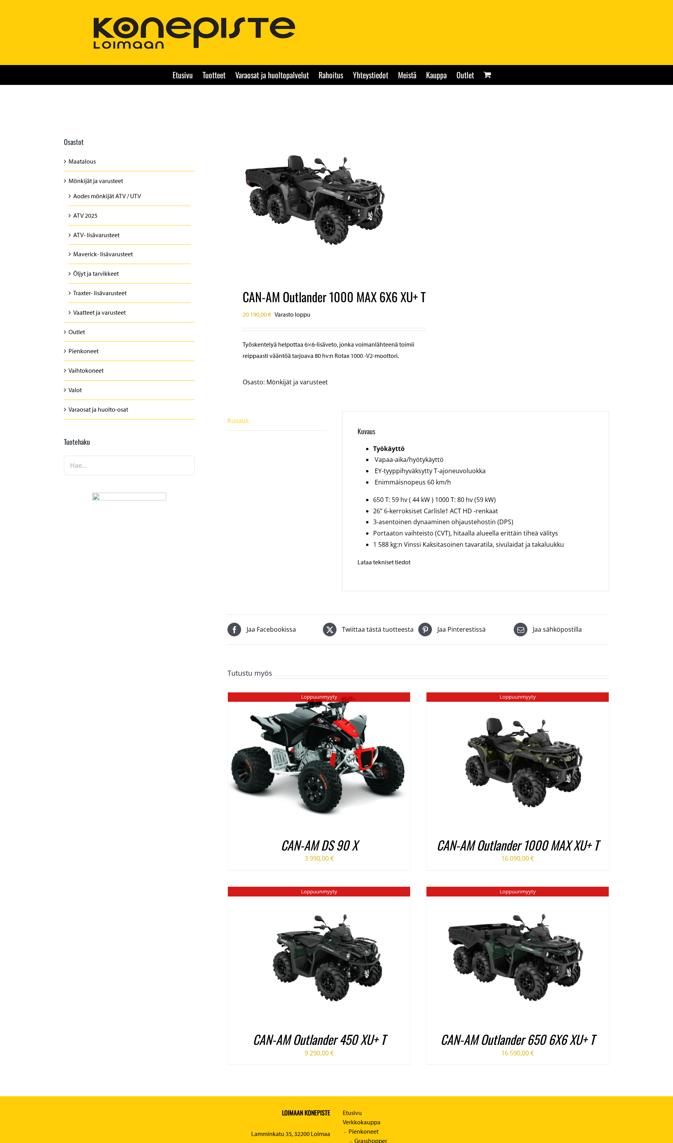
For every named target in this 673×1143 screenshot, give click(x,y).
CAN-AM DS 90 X (319, 845)
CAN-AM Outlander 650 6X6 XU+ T (517, 1039)
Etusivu (352, 1113)
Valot (75, 390)
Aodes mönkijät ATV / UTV (107, 196)
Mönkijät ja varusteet (297, 382)
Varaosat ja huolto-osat (98, 409)
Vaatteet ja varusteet (99, 312)
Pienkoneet (84, 351)
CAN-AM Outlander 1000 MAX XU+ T (518, 845)
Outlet (77, 332)
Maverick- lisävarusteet (103, 254)
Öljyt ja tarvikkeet (96, 273)
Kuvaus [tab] (238, 420)
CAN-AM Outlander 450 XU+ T (319, 1039)
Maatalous (82, 161)
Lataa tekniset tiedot (384, 562)
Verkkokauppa (362, 1122)
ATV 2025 (85, 215)
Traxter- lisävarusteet (100, 293)
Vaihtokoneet (86, 370)
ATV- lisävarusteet (96, 235)
